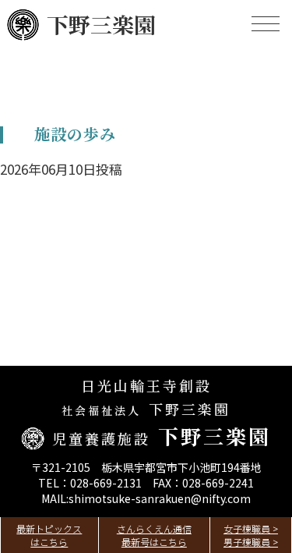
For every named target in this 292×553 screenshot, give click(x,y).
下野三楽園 (101, 24)
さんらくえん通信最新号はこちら (154, 535)
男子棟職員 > (250, 541)
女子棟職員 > (250, 528)
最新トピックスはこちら (49, 535)
